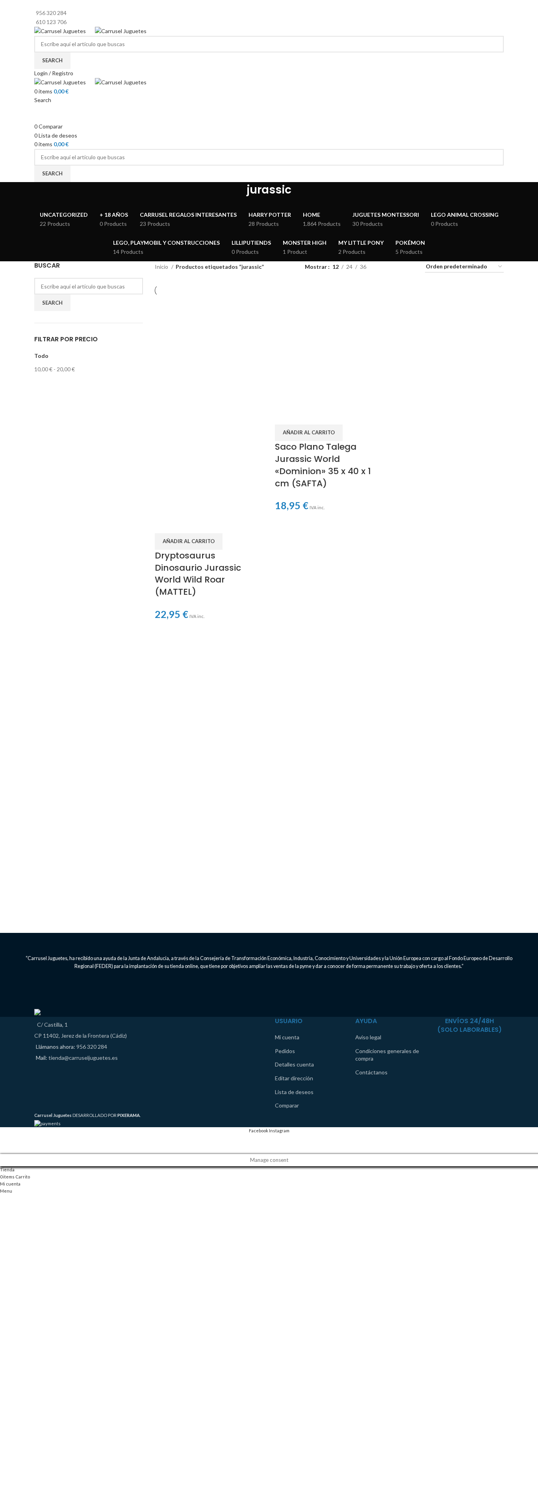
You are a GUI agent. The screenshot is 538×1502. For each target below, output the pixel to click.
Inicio (162, 266)
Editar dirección (294, 1078)
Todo (41, 355)
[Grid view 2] (384, 267)
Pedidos (285, 1051)
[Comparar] (164, 523)
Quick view (185, 523)
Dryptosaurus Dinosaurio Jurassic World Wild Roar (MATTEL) (198, 573)
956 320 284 (91, 1046)
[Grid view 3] (397, 267)
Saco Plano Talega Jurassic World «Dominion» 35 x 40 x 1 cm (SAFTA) (323, 465)
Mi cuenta (287, 1037)
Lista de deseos (294, 1092)
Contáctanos (371, 1072)
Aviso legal (368, 1037)
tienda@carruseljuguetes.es (83, 1057)
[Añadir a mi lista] (206, 523)
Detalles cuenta (294, 1064)
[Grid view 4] (409, 267)
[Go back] (237, 193)
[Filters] (10, 1144)
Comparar (287, 1105)
